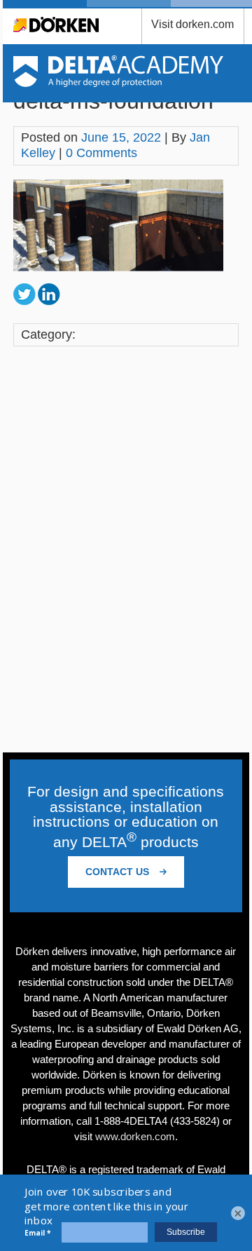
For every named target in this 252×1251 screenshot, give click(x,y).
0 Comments (101, 153)
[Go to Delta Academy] (118, 83)
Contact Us (118, 871)
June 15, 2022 (121, 137)
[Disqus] (126, 551)
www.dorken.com (135, 1136)
